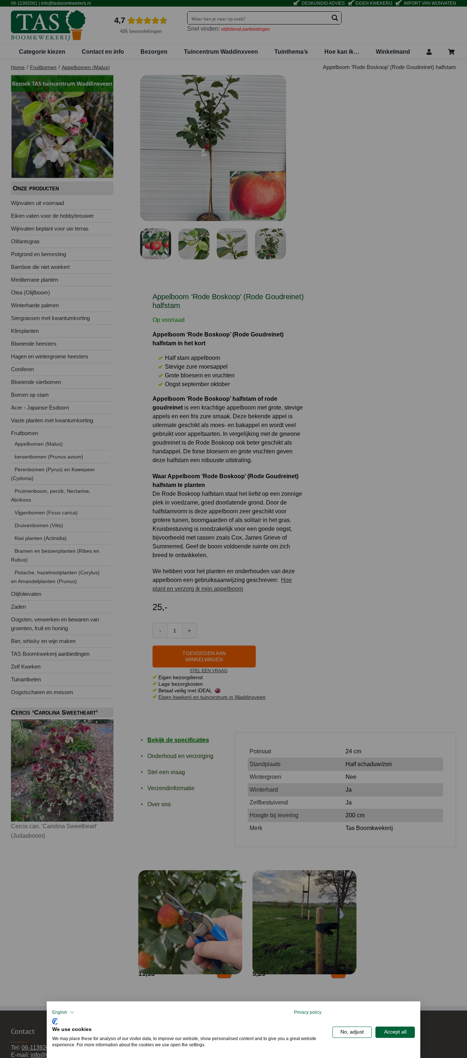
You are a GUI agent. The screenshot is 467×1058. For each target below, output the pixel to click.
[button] (63, 1012)
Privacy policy (307, 1012)
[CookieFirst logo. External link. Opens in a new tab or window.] (55, 1020)
